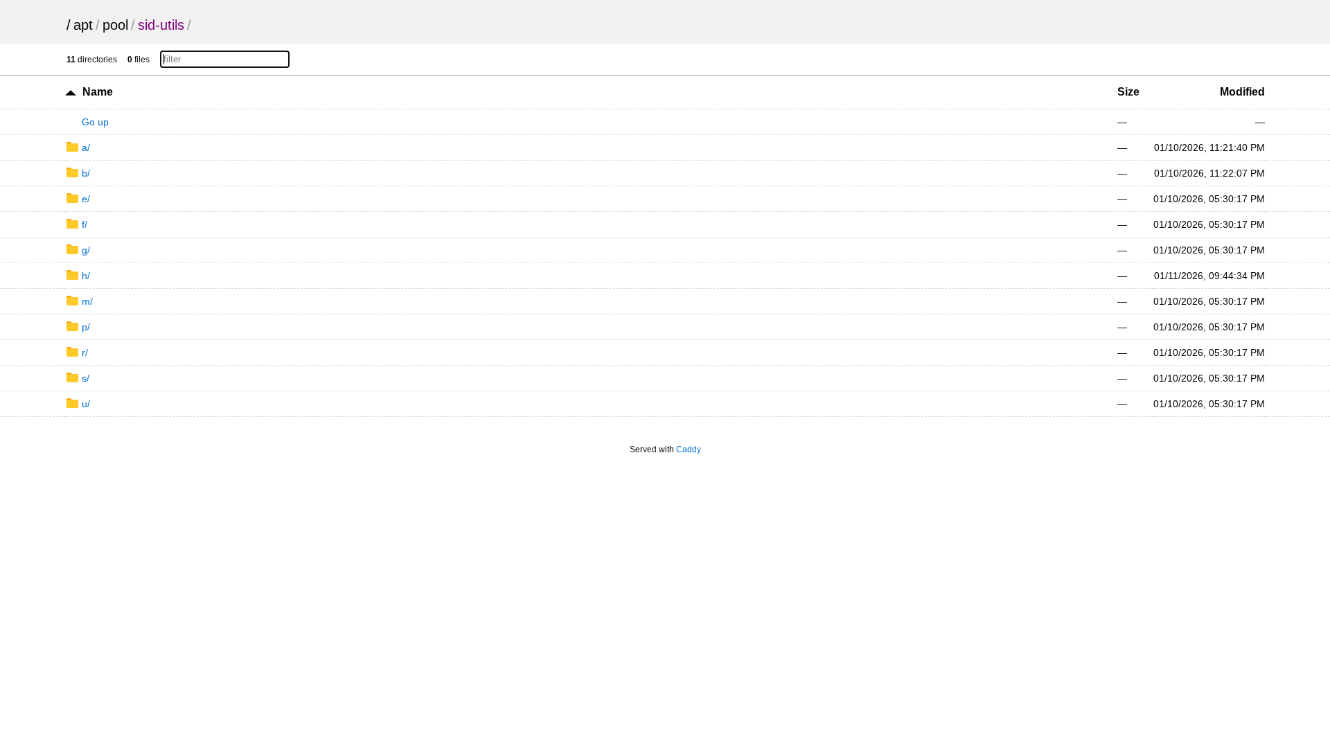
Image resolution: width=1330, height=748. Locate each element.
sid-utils (161, 25)
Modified (1242, 92)
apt (83, 25)
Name (97, 92)
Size (1128, 92)
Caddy (688, 449)
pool (115, 25)
